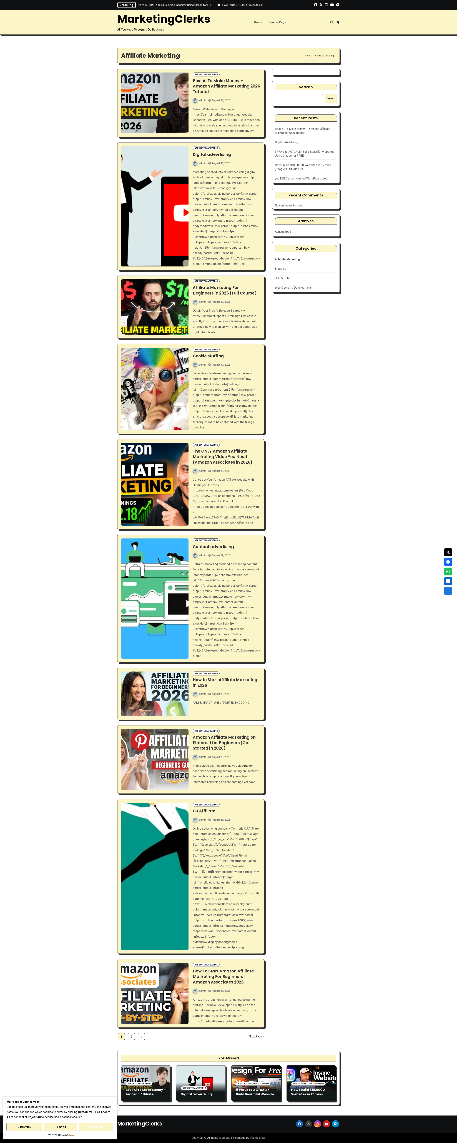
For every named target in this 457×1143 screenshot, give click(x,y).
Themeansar (257, 1137)
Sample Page (277, 22)
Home (258, 22)
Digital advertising (212, 154)
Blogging (280, 268)
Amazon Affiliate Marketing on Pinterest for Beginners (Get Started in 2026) (224, 743)
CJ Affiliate (204, 811)
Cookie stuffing (208, 356)
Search (306, 86)
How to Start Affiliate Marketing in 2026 (225, 682)
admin (202, 100)
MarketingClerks (163, 18)
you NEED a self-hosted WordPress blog (301, 178)
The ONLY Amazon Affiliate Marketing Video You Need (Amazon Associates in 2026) (222, 456)
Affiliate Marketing (206, 74)
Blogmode (239, 1137)
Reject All (60, 1126)
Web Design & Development (293, 287)
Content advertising (213, 547)
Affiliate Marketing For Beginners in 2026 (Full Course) (225, 290)
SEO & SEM (282, 278)
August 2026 (283, 231)
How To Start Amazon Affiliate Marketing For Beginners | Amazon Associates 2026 (223, 976)
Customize (24, 1126)
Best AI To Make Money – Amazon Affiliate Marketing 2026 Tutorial (226, 86)
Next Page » (256, 1036)
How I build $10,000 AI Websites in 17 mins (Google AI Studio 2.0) (309, 1094)
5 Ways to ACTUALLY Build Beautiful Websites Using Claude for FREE (256, 1094)
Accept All (96, 1126)
